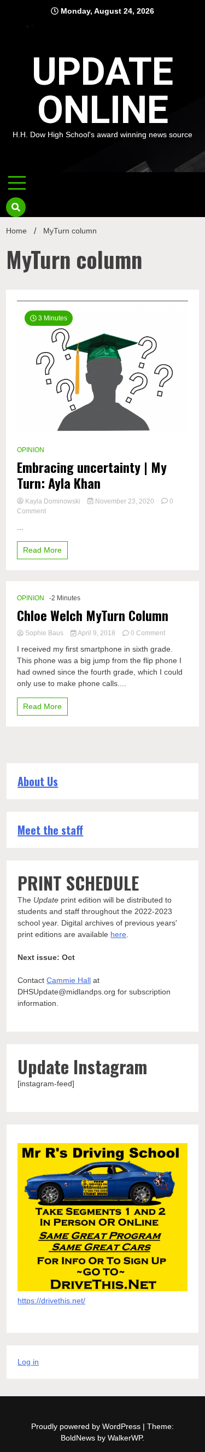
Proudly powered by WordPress (87, 1426)
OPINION (30, 450)
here (118, 934)
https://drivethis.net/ (51, 1300)
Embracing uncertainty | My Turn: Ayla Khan (92, 475)
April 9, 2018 (97, 633)
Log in (28, 1361)
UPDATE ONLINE (102, 90)
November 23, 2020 (124, 501)
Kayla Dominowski (53, 501)
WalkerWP (125, 1437)
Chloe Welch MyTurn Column (92, 615)
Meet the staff (50, 830)
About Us (37, 781)
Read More (42, 550)
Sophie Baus (44, 633)
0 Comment (148, 633)
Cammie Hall (68, 980)
